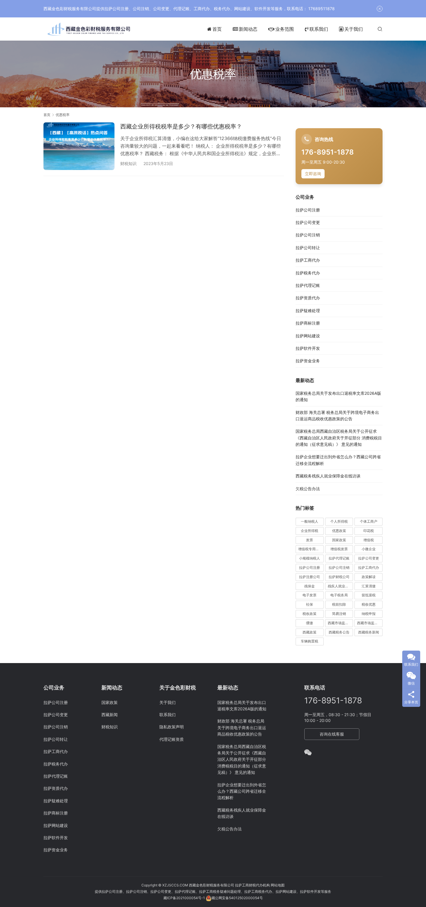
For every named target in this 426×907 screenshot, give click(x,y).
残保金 (309, 586)
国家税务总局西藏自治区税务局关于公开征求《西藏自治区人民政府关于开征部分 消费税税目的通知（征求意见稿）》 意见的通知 (339, 438)
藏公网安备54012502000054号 (237, 898)
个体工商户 (368, 521)
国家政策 (339, 540)
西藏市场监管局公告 (370, 623)
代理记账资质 (171, 739)
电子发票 (309, 595)
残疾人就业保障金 (340, 586)
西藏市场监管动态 (340, 623)
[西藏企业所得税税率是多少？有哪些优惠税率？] (78, 146)
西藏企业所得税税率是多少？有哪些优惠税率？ (181, 126)
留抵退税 (369, 595)
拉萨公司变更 (308, 222)
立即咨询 (313, 173)
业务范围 (284, 29)
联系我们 (319, 29)
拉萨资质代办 (308, 297)
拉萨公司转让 (308, 247)
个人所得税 (339, 521)
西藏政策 (309, 632)
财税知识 (128, 163)
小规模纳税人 (309, 558)
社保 (309, 604)
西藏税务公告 (339, 632)
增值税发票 (339, 549)
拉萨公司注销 (308, 234)
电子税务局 (339, 595)
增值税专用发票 (310, 549)
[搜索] (380, 29)
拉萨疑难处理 (308, 310)
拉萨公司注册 (308, 209)
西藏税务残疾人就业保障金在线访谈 (328, 475)
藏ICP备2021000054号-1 (184, 898)
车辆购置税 (309, 641)
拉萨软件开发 (308, 348)
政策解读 (369, 577)
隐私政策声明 (171, 726)
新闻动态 (248, 29)
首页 (217, 29)
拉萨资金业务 (308, 360)
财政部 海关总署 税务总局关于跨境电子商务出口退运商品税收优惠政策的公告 (241, 727)
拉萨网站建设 (308, 335)
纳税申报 (369, 613)
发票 (309, 540)
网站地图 (278, 885)
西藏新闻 (109, 714)
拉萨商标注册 (308, 323)
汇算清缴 (369, 586)
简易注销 (339, 613)
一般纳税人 (309, 521)
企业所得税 (309, 530)
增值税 (368, 540)
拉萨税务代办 (308, 272)
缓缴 (309, 623)
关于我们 (353, 29)
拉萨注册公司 (309, 577)
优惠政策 (339, 530)
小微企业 (369, 549)
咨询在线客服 (332, 734)
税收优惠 (369, 604)
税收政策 (309, 613)
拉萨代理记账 (308, 285)
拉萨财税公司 (339, 577)
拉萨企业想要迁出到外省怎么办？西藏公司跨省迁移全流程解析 (241, 791)
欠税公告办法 (308, 488)
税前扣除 (339, 604)
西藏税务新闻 (368, 632)
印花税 (368, 530)
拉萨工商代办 (308, 260)
